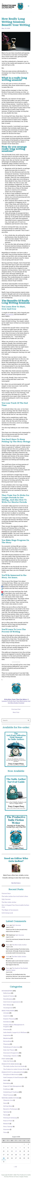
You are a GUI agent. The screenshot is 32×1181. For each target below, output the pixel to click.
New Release (7, 1005)
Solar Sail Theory (9, 1050)
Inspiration (7, 1035)
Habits (5, 1080)
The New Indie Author (9, 902)
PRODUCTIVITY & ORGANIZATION (13, 1072)
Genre (5, 1103)
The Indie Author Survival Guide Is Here (15, 896)
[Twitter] (2, 589)
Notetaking (7, 1083)
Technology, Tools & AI (10, 1056)
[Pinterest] (2, 592)
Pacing (5, 1115)
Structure (6, 1129)
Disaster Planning (9, 1019)
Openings (6, 1112)
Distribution (7, 1022)
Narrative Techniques (10, 1109)
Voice (5, 1132)
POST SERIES (6, 1059)
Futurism (6, 1029)
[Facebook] (2, 586)
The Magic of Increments (10, 910)
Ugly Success (6, 899)
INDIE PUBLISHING (8, 1010)
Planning (6, 1044)
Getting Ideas (7, 1106)
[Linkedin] (2, 594)
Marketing (6, 1038)
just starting (10, 314)
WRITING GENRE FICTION (10, 1098)
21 (20, 1154)
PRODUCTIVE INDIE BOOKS (10, 1064)
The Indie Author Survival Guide (14, 1066)
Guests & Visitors (8, 996)
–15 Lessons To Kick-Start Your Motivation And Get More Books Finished (16, 701)
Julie (7, 956)
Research (6, 1123)
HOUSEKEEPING (7, 991)
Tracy (8, 925)
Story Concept (8, 1126)
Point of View (7, 1120)
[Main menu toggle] (28, 6)
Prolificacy (7, 1089)
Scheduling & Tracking (10, 1092)
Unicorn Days (6, 893)
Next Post (16, 712)
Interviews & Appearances (12, 1002)
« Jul (15, 1166)
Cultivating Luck (7, 913)
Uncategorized (8, 1008)
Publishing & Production (11, 1047)
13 (16, 1151)
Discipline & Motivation (11, 1074)
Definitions (7, 993)
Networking (7, 1041)
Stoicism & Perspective (11, 1053)
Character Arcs (8, 1100)
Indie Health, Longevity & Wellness (15, 1032)
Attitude (6, 1013)
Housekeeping (8, 999)
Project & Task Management (12, 1086)
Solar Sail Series (8, 1061)
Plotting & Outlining (10, 1118)
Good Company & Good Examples (14, 1077)
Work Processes (8, 1095)
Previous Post (16, 709)
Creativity (6, 1016)
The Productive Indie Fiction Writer (15, 1069)
